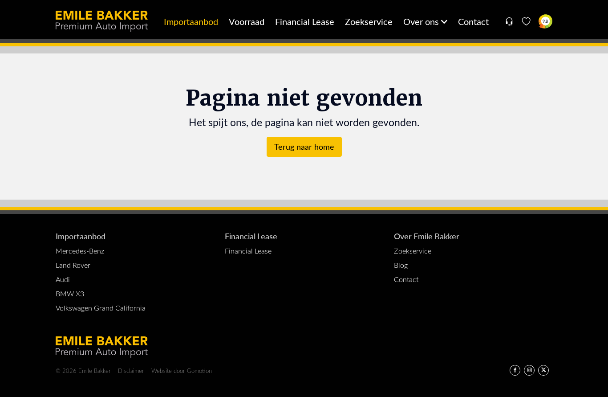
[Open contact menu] (509, 21)
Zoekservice (369, 21)
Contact (473, 21)
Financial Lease (304, 21)
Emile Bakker (102, 21)
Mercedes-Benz (80, 250)
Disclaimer (131, 370)
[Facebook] (515, 370)
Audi (63, 279)
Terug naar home (304, 146)
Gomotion (199, 370)
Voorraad (246, 21)
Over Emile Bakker (426, 235)
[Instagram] (529, 370)
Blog (401, 265)
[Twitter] (543, 370)
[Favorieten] (526, 21)
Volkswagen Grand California (101, 307)
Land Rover (73, 265)
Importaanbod (191, 21)
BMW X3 (70, 293)
